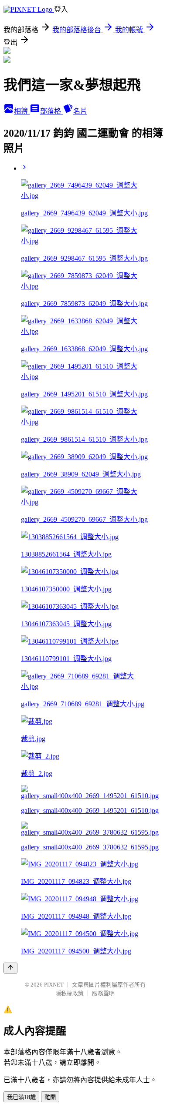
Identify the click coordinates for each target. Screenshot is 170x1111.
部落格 (51, 111)
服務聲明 (103, 993)
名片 (80, 111)
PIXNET (54, 984)
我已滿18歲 (21, 1097)
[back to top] (10, 968)
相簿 (22, 111)
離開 (50, 1097)
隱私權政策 (69, 993)
